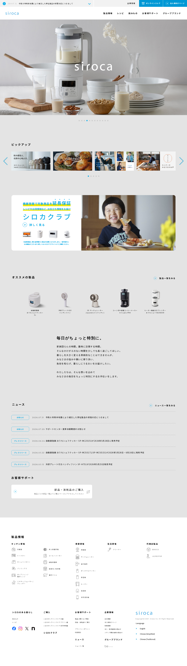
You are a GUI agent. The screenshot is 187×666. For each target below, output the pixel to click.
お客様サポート (150, 13)
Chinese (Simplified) (147, 634)
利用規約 (78, 632)
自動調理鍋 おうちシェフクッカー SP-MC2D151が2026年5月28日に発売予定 (83, 440)
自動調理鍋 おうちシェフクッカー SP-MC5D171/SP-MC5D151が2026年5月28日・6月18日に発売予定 (95, 452)
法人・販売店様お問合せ (113, 629)
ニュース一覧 (79, 646)
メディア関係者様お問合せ (114, 632)
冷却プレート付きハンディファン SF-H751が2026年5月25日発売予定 (79, 464)
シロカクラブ (50, 632)
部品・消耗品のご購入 (82, 622)
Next (181, 161)
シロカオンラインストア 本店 (54, 619)
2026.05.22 (38, 453)
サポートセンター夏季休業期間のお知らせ (66, 429)
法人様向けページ (177, 3)
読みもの (133, 13)
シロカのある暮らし (22, 612)
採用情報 (108, 626)
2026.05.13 (38, 464)
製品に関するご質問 (82, 619)
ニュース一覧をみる (165, 405)
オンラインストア (153, 3)
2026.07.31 (38, 417)
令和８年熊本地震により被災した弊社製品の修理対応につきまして (40, 3)
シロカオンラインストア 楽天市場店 (56, 626)
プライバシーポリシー (82, 629)
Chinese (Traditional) (147, 639)
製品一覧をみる (167, 278)
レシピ (120, 13)
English (142, 628)
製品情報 (108, 13)
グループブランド (172, 13)
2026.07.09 (38, 429)
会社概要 (108, 619)
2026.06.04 (38, 441)
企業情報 (131, 3)
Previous (5, 161)
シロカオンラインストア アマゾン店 (56, 622)
